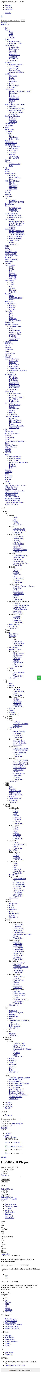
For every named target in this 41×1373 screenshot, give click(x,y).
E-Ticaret (15, 1370)
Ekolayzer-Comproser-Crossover (20, 91)
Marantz (3, 1157)
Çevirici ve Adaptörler (16, 426)
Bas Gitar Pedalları (15, 236)
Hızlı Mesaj (9, 1216)
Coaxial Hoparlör (15, 332)
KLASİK (12, 200)
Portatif (11, 300)
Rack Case (8, 475)
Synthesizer (13, 210)
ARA (23, 20)
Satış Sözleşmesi (10, 1323)
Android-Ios (13, 414)
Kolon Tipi (13, 277)
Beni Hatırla (7, 1123)
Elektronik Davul (15, 215)
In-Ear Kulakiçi (14, 55)
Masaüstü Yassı (14, 409)
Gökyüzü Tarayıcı (11, 445)
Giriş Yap (4, 1125)
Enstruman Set (14, 384)
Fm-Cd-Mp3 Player (15, 110)
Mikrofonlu (13, 81)
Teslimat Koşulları (11, 1319)
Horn (11, 317)
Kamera (12, 407)
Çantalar (8, 190)
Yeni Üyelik (9, 1352)
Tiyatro (11, 372)
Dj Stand (12, 464)
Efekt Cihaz (13, 93)
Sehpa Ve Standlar (11, 259)
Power (7, 39)
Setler (7, 169)
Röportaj (12, 412)
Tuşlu (7, 206)
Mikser (7, 30)
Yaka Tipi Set (13, 378)
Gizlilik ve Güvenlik (12, 1326)
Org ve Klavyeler (15, 208)
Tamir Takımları (14, 338)
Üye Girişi (8, 1115)
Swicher (12, 101)
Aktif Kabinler (14, 47)
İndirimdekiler (9, 1339)
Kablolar (8, 257)
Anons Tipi (13, 57)
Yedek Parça (17, 892)
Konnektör (8, 472)
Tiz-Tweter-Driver (15, 326)
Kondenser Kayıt (15, 393)
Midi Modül (13, 189)
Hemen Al (5, 1181)
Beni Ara (8, 1214)
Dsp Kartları (13, 150)
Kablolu (12, 307)
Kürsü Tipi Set (14, 382)
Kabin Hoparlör (10, 45)
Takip (7, 443)
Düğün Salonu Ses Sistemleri (14, 491)
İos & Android (14, 85)
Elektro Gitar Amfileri (16, 221)
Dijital (11, 36)
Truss (7, 474)
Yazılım (7, 160)
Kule (11, 271)
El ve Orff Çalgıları (15, 217)
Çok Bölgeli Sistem (11, 256)
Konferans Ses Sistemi (12, 500)
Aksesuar (12, 87)
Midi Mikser (13, 185)
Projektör (8, 451)
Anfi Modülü (17, 894)
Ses (6, 28)
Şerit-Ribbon (13, 399)
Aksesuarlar (13, 114)
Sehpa (7, 454)
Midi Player (13, 187)
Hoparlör (8, 250)
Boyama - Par (9, 437)
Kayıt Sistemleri (14, 146)
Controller (8, 131)
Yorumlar (8, 1208)
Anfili (11, 34)
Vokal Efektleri (14, 240)
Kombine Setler (14, 386)
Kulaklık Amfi (14, 97)
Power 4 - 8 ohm (14, 41)
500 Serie (12, 152)
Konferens (12, 118)
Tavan (11, 313)
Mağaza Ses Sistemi (11, 487)
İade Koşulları (9, 1212)
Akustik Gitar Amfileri (16, 223)
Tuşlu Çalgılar (9, 204)
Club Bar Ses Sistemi (12, 497)
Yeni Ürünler (9, 1337)
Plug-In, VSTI (14, 158)
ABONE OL (25, 1265)
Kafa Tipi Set (13, 380)
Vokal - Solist (13, 361)
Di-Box (11, 95)
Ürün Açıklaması (10, 1204)
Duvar (11, 315)
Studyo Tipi (13, 53)
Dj (6, 168)
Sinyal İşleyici (9, 89)
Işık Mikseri (9, 431)
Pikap (11, 179)
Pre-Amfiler (17, 775)
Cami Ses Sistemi (11, 489)
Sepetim (7, 1343)
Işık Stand (12, 466)
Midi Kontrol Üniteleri (12, 181)
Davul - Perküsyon (11, 213)
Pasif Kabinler (14, 49)
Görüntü (8, 449)
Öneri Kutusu (9, 1218)
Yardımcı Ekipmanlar (16, 112)
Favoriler (8, 13)
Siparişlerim (9, 7)
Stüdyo (7, 127)
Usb (10, 135)
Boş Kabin (12, 336)
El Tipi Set (12, 376)
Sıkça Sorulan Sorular (12, 1328)
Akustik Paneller (14, 164)
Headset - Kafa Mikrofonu (18, 370)
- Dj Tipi (12, 37)
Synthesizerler (14, 156)
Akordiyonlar (13, 212)
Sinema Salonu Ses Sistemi (14, 502)
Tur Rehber (13, 122)
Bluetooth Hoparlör (15, 298)
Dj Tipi (11, 78)
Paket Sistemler (10, 124)
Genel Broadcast (14, 405)
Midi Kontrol (13, 148)
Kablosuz (12, 305)
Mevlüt (11, 296)
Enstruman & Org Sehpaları (18, 462)
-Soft (11, 1370)
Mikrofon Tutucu (15, 422)
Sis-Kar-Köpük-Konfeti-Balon (15, 441)
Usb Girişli (13, 395)
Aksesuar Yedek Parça (16, 72)
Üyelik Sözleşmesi (11, 1321)
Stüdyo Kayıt (13, 68)
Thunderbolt (13, 137)
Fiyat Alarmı (5, 1175)
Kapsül (11, 424)
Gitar (6, 198)
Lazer (7, 439)
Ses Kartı (8, 133)
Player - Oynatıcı (10, 254)
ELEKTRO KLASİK (16, 202)
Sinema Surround (15, 321)
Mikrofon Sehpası (15, 456)
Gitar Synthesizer (19, 773)
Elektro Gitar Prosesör (16, 233)
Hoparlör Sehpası (15, 458)
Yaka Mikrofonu (14, 368)
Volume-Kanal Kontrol (16, 108)
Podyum (8, 479)
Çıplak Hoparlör (14, 330)
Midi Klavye (9, 141)
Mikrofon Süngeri (15, 420)
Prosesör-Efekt (10, 229)
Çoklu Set (12, 278)
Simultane (12, 120)
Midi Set (12, 183)
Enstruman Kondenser (16, 397)
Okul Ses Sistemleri (11, 493)
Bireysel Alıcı (17, 955)
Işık (6, 430)
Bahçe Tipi (13, 319)
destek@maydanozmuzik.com (15, 1365)
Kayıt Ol (11, 1125)
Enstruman (8, 196)
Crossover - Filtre (15, 334)
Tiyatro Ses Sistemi (11, 504)
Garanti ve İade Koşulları (13, 1325)
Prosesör (12, 154)
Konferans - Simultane (12, 116)
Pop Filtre (12, 418)
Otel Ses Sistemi (10, 495)
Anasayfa (8, 5)
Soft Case (8, 477)
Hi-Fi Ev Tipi (13, 59)
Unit (10, 328)
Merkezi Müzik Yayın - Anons (15, 104)
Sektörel (8, 483)
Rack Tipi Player (14, 177)
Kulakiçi (12, 80)
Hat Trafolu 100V (15, 43)
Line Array (13, 275)
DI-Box (11, 242)
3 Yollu (11, 269)
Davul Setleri (13, 366)
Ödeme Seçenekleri (11, 1206)
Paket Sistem (9, 129)
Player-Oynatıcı (10, 173)
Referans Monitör (11, 143)
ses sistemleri (5, 1254)
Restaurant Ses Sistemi (12, 498)
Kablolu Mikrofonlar (16, 64)
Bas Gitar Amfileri (15, 225)
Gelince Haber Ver (7, 1189)
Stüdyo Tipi (13, 76)
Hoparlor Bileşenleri (12, 324)
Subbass (12, 273)
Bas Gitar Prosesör (15, 238)
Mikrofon (8, 62)
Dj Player (12, 175)
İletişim (7, 1345)
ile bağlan (4, 1128)
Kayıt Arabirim (10, 145)
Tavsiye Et (13, 1199)
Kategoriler (9, 9)
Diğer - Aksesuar (10, 447)
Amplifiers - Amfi (11, 252)
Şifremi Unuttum (17, 1123)
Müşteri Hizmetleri (11, 1341)
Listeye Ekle (5, 1199)
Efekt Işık (8, 435)
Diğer (11, 102)
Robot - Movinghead (12, 433)
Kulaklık (8, 74)
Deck (11, 32)
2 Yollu (11, 267)
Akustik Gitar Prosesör (16, 234)
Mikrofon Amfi (14, 99)
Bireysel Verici (14, 387)
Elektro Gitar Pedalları (16, 231)
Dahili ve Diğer (14, 139)
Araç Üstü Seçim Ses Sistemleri (15, 485)
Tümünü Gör (13, 60)
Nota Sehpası (13, 460)
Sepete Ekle (5, 1179)
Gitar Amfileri (9, 219)
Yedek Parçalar (14, 428)
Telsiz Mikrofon (14, 66)
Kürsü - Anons (14, 365)
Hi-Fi (11, 83)
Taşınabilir (12, 51)
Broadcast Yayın (14, 70)
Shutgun (12, 410)
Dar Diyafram (14, 401)
